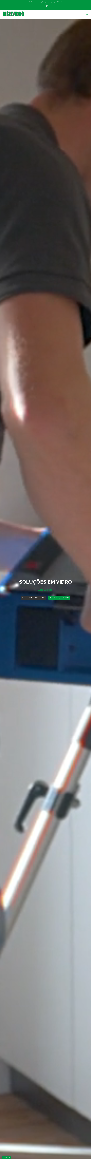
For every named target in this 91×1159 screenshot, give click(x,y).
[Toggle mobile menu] (87, 15)
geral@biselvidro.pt (56, 2)
